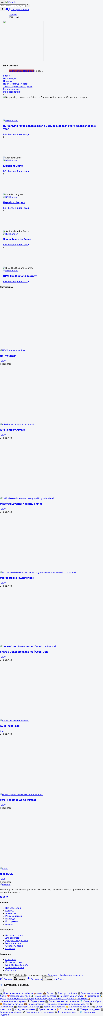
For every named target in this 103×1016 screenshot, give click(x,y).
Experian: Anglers (14, 202)
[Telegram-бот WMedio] (7, 9)
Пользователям (13, 962)
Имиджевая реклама (43, 996)
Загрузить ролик (14, 935)
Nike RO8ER (7, 873)
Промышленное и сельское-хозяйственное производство (57, 1004)
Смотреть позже (14, 945)
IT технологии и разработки (17, 993)
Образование (36, 1001)
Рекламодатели (13, 916)
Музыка (68, 998)
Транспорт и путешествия (39, 1012)
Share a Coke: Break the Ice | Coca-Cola (24, 651)
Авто (38, 993)
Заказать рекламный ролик (17, 86)
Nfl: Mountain (8, 355)
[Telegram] (1, 897)
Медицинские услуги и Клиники (43, 998)
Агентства (10, 913)
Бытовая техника (89, 993)
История (10, 948)
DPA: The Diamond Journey (20, 276)
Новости (7, 81)
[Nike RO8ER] (4, 868)
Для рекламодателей (16, 940)
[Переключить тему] (2, 9)
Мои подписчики (12, 91)
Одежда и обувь (90, 1001)
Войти (26, 9)
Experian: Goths (13, 165)
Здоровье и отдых (18, 996)
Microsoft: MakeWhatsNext (17, 577)
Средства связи (45, 1009)
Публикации (9, 78)
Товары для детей (88, 1009)
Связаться (10, 970)
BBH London (9, 134)
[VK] (4, 897)
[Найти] (27, 5)
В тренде (10, 918)
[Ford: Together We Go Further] (21, 794)
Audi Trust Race (10, 725)
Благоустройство (66, 993)
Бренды (9, 910)
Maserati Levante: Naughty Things (21, 503)
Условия (52, 975)
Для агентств (12, 937)
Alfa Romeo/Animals (12, 429)
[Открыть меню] (2, 2)
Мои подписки (11, 89)
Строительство (66, 1009)
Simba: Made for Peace (17, 239)
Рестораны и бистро (27, 1006)
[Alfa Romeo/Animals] (17, 424)
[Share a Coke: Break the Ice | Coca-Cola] (28, 646)
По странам (11, 921)
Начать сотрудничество (16, 83)
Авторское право (14, 967)
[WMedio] (10, 2)
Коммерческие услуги (70, 996)
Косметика (92, 996)
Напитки (80, 998)
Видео (6, 75)
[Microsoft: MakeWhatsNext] (38, 572)
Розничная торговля (53, 1006)
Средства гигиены (23, 1009)
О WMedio (10, 959)
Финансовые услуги (67, 1012)
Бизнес (49, 993)
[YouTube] (7, 897)
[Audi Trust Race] (14, 720)
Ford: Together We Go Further (18, 799)
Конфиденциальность (16, 964)
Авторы (9, 924)
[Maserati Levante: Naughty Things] (27, 498)
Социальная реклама (79, 1006)
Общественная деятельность (62, 1001)
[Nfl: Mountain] (13, 350)
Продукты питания (12, 1004)
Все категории (13, 908)
